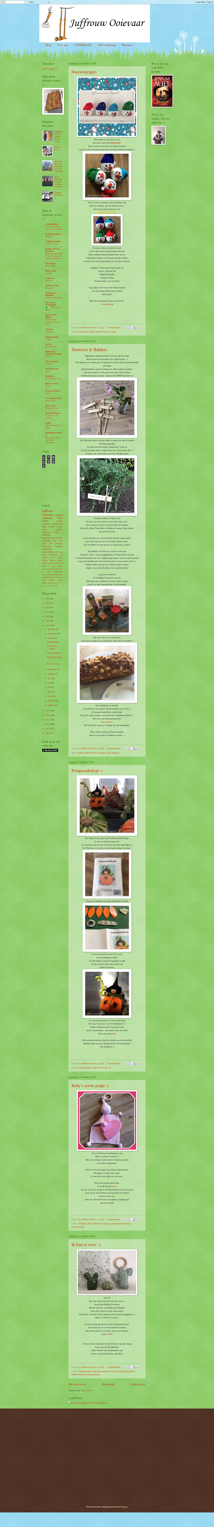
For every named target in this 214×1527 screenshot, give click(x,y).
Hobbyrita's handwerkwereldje (53, 352)
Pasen (52, 557)
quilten (60, 557)
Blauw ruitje (50, 270)
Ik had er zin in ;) (57, 148)
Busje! (47, 393)
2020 (47, 616)
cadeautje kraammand (101, 1371)
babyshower (97, 1223)
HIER (110, 1334)
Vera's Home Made (53, 398)
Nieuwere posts (77, 1384)
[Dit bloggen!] (129, 327)
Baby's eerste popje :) (90, 1085)
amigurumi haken (50, 532)
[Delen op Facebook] (134, 327)
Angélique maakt (52, 241)
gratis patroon (83, 331)
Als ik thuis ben (52, 368)
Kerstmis (59, 543)
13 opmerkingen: (114, 1219)
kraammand (47, 549)
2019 (47, 620)
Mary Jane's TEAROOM (50, 303)
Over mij (62, 45)
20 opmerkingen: (114, 748)
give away (58, 540)
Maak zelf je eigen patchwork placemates (52, 440)
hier (114, 1033)
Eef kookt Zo (107, 722)
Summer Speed (51, 346)
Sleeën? (48, 371)
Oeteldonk (46, 540)
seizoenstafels (47, 574)
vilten (57, 569)
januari (51, 705)
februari (51, 700)
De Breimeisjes (51, 224)
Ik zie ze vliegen (51, 243)
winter (113, 331)
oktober (51, 638)
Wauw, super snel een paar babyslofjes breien (58, 182)
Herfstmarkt (115, 143)
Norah (114, 1186)
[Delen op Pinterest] (137, 327)
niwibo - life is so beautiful (52, 250)
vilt (109, 1067)
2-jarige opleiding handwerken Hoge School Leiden (52, 523)
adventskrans (58, 574)
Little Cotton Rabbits (51, 316)
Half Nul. (48, 280)
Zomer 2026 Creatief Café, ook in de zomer (53, 227)
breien (45, 520)
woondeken (53, 554)
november (52, 633)
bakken (81, 752)
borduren (59, 546)
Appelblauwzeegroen (53, 433)
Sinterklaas (59, 571)
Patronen (127, 45)
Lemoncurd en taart (53, 378)
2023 (47, 603)
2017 (47, 710)
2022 (47, 607)
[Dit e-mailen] (126, 327)
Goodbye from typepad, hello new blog (52, 322)
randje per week (48, 569)
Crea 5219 (47, 543)
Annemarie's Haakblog (50, 294)
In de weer (49, 278)
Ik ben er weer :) (85, 1244)
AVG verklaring (107, 45)
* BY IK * (49, 329)
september (52, 669)
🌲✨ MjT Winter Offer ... (52, 308)
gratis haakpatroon (117, 1223)
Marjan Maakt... (52, 336)
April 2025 (49, 332)
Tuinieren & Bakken (89, 349)
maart (50, 696)
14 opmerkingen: (114, 1063)
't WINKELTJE (83, 45)
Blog (48, 45)
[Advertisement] (51, 481)
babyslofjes (46, 546)
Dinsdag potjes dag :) (58, 195)
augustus (51, 673)
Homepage (108, 1384)
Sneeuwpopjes (84, 72)
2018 (47, 625)
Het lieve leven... (52, 383)
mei (49, 687)
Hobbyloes (49, 376)
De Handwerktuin (53, 234)
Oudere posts (138, 1384)
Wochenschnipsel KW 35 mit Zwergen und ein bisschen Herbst (54, 256)
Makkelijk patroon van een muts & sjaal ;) (58, 136)
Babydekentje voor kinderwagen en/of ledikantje (58, 166)
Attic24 (48, 344)
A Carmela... (50, 363)
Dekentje (48, 236)
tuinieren (115, 752)
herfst (80, 1067)
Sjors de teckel (49, 566)
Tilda (56, 586)
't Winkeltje (82, 1223)
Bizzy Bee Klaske (52, 413)
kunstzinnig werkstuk (55, 563)
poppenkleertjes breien (50, 577)
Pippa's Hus (50, 405)
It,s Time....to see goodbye (51, 416)
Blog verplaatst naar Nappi (53, 426)
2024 (47, 598)
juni (50, 682)
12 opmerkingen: (114, 327)
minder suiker (105, 752)
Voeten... (48, 386)
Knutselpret (50, 263)
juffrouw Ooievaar (102, 331)
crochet (106, 1223)
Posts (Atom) (86, 1390)
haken (92, 331)
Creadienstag (107, 304)
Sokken (48, 356)
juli (49, 678)
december (52, 629)
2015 (47, 719)
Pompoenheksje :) (87, 770)
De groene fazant (52, 390)
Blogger (124, 1506)
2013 (47, 728)
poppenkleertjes (48, 551)
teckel (55, 583)
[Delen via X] (131, 327)
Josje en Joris (50, 400)
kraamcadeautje (77, 1226)
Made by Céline (52, 285)
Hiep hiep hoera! (51, 408)
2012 (47, 733)
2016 (47, 715)
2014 (47, 724)
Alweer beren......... (52, 265)
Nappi (48, 422)
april (50, 691)
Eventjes (48, 339)
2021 (47, 612)
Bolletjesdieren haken (54, 297)
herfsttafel (87, 1067)
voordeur (48, 273)
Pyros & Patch (51, 361)
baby (90, 1223)
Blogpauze (49, 288)
